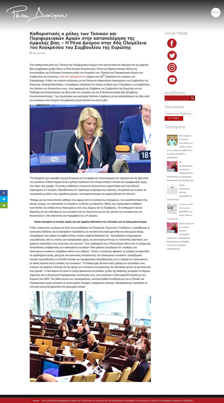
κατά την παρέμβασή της (72, 76)
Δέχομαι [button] (36, 401)
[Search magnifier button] (192, 98)
